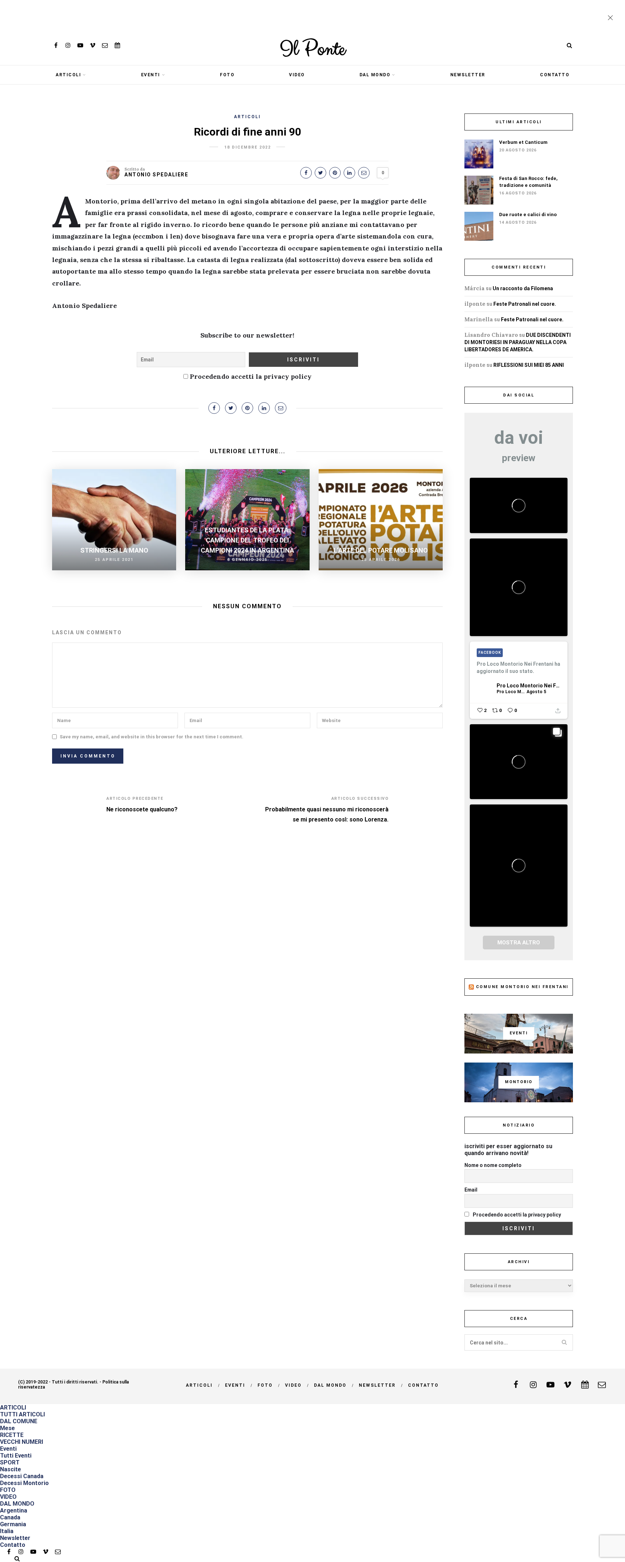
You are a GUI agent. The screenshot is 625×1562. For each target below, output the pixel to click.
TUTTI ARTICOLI (22, 1414)
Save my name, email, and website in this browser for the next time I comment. (151, 736)
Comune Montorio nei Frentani (522, 986)
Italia (6, 1531)
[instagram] (68, 45)
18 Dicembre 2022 (247, 147)
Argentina (13, 1510)
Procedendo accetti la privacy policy (249, 376)
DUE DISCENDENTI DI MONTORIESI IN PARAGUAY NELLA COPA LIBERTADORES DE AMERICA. (517, 342)
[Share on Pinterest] (335, 173)
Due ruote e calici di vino (528, 214)
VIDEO (297, 74)
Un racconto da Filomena (523, 288)
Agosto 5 (536, 691)
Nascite (10, 1469)
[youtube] (80, 45)
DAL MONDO (375, 74)
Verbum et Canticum (523, 142)
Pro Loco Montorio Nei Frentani (529, 685)
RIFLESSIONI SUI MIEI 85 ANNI (528, 365)
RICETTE (12, 1435)
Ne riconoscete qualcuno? (142, 809)
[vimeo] (92, 45)
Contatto (554, 74)
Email (470, 1190)
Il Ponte (312, 49)
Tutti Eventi (15, 1455)
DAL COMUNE (18, 1421)
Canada (10, 1517)
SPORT (10, 1462)
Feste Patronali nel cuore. (524, 304)
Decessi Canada (21, 1476)
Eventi (150, 74)
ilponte (474, 303)
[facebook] (55, 45)
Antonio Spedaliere (156, 174)
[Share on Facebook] (306, 173)
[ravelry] (117, 45)
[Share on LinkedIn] (349, 173)
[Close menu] (612, 18)
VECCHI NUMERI (21, 1441)
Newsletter (467, 74)
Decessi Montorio (24, 1483)
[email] (105, 45)
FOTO (227, 74)
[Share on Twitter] (320, 173)
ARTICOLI (68, 74)
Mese (7, 1428)
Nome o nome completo (493, 1165)
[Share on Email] (364, 173)
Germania (13, 1524)
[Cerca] (569, 45)
